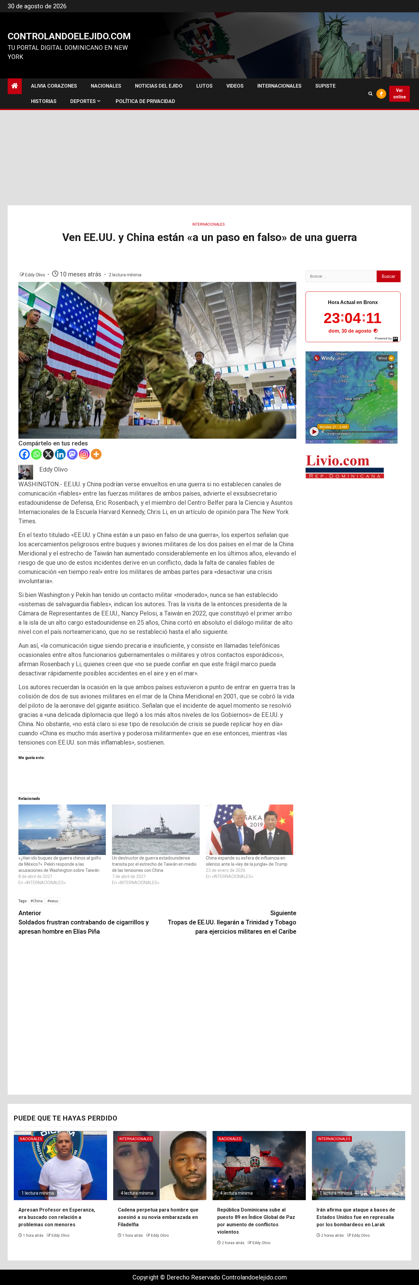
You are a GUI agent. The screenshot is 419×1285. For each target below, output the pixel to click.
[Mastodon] (72, 454)
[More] (96, 454)
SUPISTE (325, 86)
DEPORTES (83, 101)
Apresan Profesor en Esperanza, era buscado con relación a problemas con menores (56, 1217)
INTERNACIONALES (279, 86)
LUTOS (204, 86)
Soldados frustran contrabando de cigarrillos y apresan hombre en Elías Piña (83, 922)
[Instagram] (84, 454)
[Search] (370, 94)
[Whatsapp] (36, 454)
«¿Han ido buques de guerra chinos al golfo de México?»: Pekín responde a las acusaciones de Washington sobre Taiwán (59, 864)
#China (36, 901)
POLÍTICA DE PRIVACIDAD (145, 101)
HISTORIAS (43, 101)
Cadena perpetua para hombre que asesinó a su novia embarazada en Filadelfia (158, 1217)
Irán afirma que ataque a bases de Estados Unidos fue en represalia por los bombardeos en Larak (356, 1217)
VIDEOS (235, 86)
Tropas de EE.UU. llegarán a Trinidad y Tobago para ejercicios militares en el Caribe (232, 922)
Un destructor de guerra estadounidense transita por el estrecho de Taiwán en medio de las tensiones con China (154, 864)
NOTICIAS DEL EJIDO (159, 86)
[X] (48, 454)
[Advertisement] (209, 159)
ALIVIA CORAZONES (54, 86)
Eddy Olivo (35, 274)
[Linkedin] (60, 454)
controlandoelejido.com (69, 36)
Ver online (399, 93)
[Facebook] (24, 454)
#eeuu (52, 901)
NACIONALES (106, 86)
